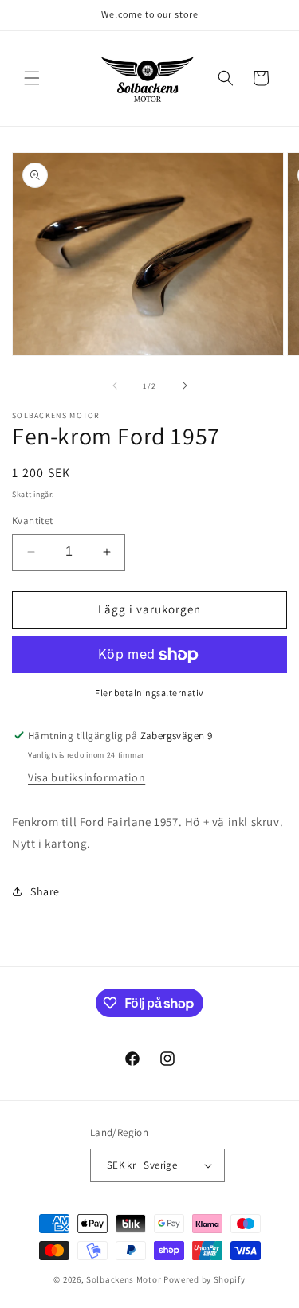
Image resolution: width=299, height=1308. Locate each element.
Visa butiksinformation (86, 777)
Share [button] (45, 891)
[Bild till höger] (185, 385)
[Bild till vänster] (114, 385)
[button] (31, 78)
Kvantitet (32, 520)
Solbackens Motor (123, 1279)
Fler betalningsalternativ (149, 693)
